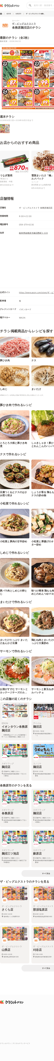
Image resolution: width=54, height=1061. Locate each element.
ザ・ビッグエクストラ (24, 23)
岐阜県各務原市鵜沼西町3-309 (33, 233)
